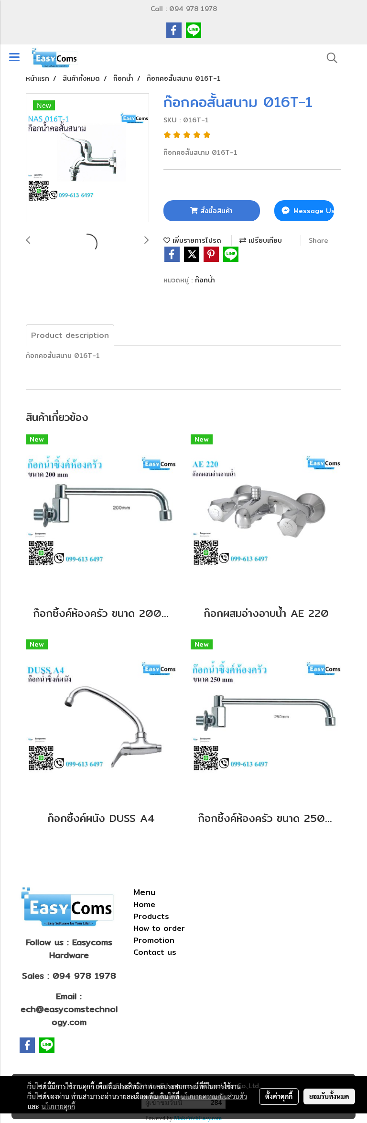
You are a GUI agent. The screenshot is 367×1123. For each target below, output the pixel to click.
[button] (328, 58)
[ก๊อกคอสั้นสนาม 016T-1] (87, 158)
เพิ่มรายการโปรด (195, 240)
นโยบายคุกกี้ (58, 1106)
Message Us (312, 210)
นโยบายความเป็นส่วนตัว (214, 1096)
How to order (159, 928)
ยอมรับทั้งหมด (329, 1096)
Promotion (153, 940)
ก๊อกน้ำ (205, 280)
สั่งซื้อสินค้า (215, 210)
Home (144, 904)
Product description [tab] (70, 335)
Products (151, 916)
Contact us (154, 952)
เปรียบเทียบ (264, 240)
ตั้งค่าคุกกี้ (278, 1096)
